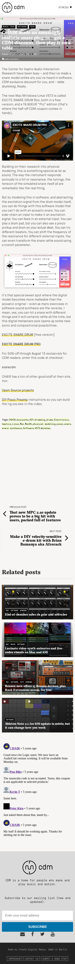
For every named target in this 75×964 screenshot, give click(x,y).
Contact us (31, 958)
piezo (60, 423)
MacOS (28, 423)
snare (67, 423)
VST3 (37, 428)
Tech (32, 26)
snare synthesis (12, 428)
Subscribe (37, 926)
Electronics (61, 419)
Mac (22, 423)
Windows (46, 428)
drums (49, 419)
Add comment (11, 59)
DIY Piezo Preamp (15, 400)
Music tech (8, 26)
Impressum (14, 958)
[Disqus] (37, 790)
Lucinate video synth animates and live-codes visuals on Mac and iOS (34, 650)
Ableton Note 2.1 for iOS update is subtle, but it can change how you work (37, 725)
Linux (15, 423)
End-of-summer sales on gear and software (36, 614)
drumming (40, 419)
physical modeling (44, 423)
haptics (6, 423)
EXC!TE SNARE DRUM (17, 335)
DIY (32, 419)
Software (22, 26)
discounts (23, 419)
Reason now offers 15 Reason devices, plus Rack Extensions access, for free (35, 688)
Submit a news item (54, 958)
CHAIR (12, 419)
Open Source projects (18, 390)
